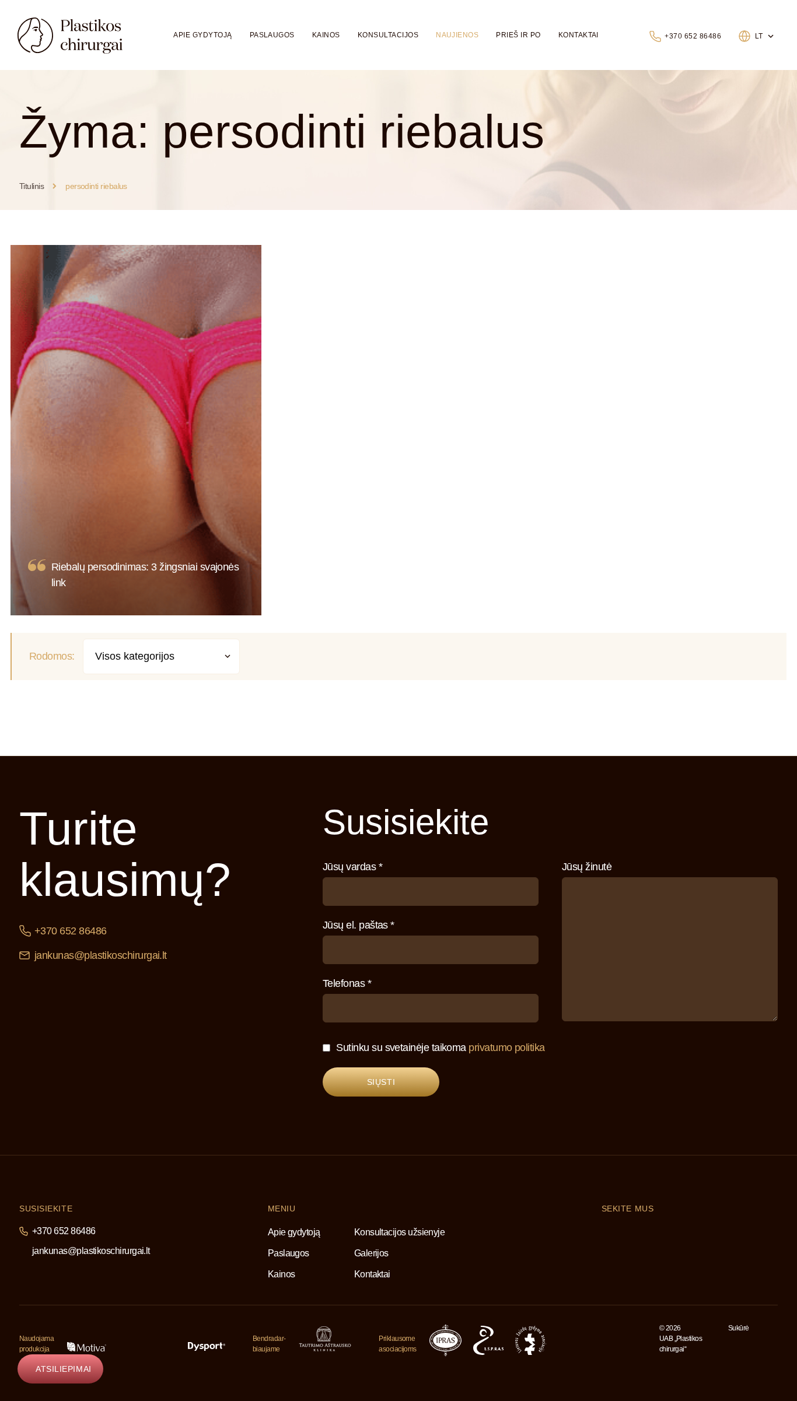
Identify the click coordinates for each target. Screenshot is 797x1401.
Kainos (326, 35)
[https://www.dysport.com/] (206, 1346)
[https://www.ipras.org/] (445, 1340)
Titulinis (31, 186)
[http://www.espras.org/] (488, 1340)
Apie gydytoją (202, 35)
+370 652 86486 (693, 36)
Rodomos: (52, 656)
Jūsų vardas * (352, 867)
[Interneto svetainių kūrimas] (752, 1344)
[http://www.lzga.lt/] (530, 1340)
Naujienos (457, 35)
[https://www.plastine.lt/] (587, 1340)
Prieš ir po (518, 35)
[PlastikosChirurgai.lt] (70, 35)
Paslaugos (272, 35)
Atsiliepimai (64, 1369)
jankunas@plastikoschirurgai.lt (100, 955)
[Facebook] (606, 1231)
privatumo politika (506, 1047)
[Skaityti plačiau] (136, 430)
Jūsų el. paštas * (358, 925)
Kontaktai (578, 35)
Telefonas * (347, 983)
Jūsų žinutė (586, 867)
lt (759, 36)
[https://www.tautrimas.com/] (325, 1338)
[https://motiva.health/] (86, 1346)
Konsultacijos (388, 35)
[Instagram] (636, 1233)
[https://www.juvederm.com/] (147, 1347)
